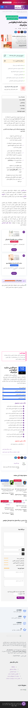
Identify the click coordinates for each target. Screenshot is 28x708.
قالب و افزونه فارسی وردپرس (17, 11)
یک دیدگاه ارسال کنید (6, 449)
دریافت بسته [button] (22, 105)
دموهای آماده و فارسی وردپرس (7, 11)
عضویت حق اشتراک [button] (21, 111)
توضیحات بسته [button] (22, 97)
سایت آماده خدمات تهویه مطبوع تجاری (21, 506)
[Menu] (26, 7)
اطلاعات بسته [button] (22, 100)
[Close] (26, 2)
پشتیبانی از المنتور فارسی (18, 563)
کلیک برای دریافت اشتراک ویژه (11, 87)
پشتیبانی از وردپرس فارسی (18, 561)
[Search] (6, 7)
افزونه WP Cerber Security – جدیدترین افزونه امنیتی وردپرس (21, 490)
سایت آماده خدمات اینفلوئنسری (14, 263)
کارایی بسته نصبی (20, 565)
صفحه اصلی (25, 11)
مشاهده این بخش (7, 2)
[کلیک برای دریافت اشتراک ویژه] (22, 88)
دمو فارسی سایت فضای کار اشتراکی (14, 239)
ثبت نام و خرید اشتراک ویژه (2, 7)
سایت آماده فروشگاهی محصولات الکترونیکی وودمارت (9, 509)
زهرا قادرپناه (16, 463)
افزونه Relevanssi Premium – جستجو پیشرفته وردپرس (7, 489)
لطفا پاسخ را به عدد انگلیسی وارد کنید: (15, 592)
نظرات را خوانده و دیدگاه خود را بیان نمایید (10, 452)
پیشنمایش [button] (22, 102)
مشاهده (14, 249)
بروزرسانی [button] (23, 108)
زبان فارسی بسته (20, 558)
